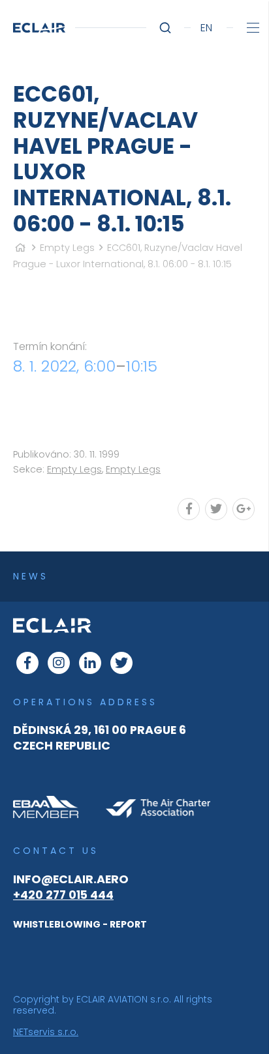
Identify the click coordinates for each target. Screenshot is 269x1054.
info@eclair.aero (71, 879)
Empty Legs (67, 247)
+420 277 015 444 (63, 895)
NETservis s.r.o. (45, 1031)
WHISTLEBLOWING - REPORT (80, 924)
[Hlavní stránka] (20, 247)
